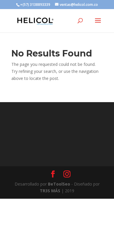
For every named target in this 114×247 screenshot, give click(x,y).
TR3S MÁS (50, 190)
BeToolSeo (59, 184)
